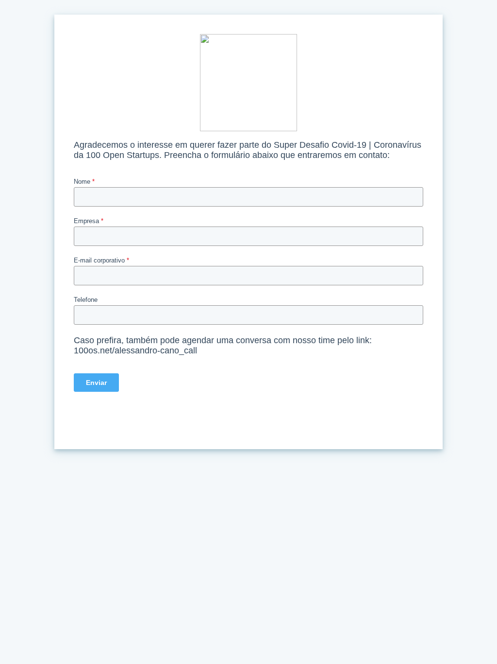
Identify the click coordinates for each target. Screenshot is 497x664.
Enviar (96, 382)
